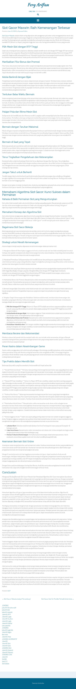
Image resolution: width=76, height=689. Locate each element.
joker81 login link (7, 630)
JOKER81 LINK (7, 655)
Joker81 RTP (6, 614)
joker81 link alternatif (9, 608)
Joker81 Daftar (7, 623)
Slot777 (4, 661)
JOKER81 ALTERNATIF (9, 639)
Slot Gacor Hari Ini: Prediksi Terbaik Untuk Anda (57, 599)
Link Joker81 (6, 625)
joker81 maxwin (7, 612)
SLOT (9, 591)
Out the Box (41, 683)
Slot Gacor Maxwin (8, 35)
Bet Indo (5, 634)
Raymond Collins (22, 31)
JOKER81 (5, 605)
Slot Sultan (5, 663)
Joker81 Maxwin (7, 652)
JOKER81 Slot (6, 648)
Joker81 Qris (6, 646)
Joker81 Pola (6, 637)
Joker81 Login (6, 617)
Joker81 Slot (6, 643)
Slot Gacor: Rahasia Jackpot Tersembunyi (16, 599)
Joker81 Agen (6, 632)
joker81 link (6, 610)
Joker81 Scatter (7, 619)
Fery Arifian (38, 4)
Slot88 (4, 659)
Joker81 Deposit (7, 650)
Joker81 (5, 641)
